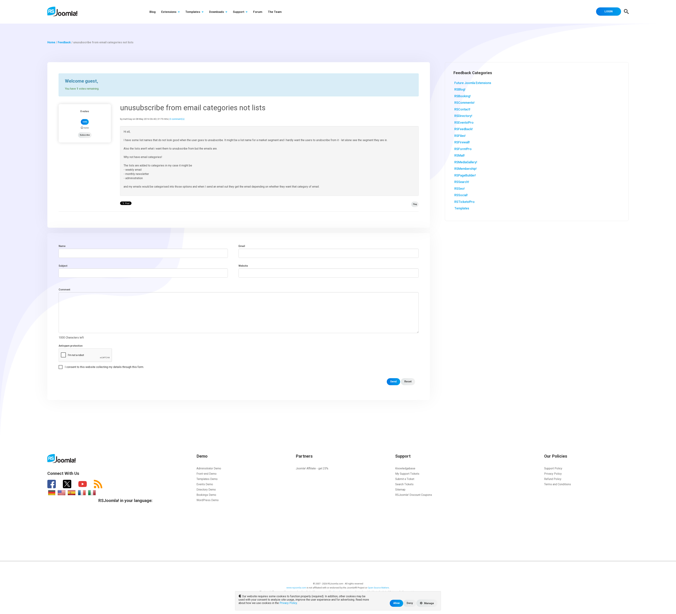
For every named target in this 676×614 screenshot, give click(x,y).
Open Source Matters (378, 587)
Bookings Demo (206, 495)
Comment (64, 289)
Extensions (169, 12)
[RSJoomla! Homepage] (62, 11)
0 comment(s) (177, 118)
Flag (415, 204)
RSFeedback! (463, 129)
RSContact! (462, 109)
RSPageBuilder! (465, 175)
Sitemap (400, 489)
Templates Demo (207, 479)
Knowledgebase (405, 468)
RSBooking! (462, 96)
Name (62, 246)
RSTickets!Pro (464, 202)
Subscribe (85, 135)
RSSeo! (459, 188)
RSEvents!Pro (464, 122)
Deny (410, 603)
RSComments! (464, 102)
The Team (275, 12)
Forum (257, 12)
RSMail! (459, 155)
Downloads (217, 12)
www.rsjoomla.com (296, 587)
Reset (408, 381)
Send (393, 381)
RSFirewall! (462, 142)
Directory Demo (206, 489)
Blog (152, 12)
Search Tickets (404, 484)
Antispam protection (71, 345)
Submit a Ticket (404, 479)
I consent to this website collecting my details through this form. (104, 367)
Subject (63, 265)
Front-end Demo (206, 473)
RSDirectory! (463, 116)
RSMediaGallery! (465, 162)
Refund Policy (552, 479)
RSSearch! (461, 182)
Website (243, 265)
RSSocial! (461, 195)
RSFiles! (459, 136)
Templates (193, 12)
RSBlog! (459, 89)
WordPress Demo (207, 500)
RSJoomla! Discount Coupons (413, 495)
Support (239, 12)
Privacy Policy (553, 473)
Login (609, 11)
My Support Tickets (407, 473)
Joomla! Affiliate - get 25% (312, 468)
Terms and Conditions (557, 484)
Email (242, 246)
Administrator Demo (208, 468)
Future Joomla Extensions (472, 83)
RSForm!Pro (463, 149)
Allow (396, 603)
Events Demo (204, 484)
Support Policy (553, 468)
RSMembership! (465, 168)
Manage (428, 603)
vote (85, 122)
